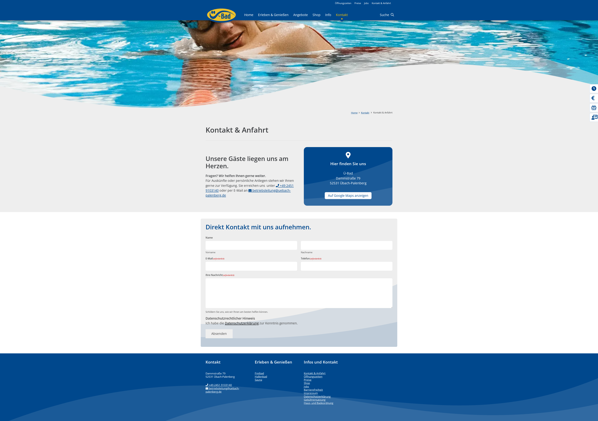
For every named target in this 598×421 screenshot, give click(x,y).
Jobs (306, 386)
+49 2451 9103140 (220, 385)
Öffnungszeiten (313, 376)
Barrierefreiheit (313, 390)
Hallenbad (261, 376)
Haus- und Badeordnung (318, 403)
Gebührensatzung (314, 400)
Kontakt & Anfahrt (314, 373)
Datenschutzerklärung (242, 323)
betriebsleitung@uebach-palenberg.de (222, 390)
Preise (307, 380)
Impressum (311, 393)
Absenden (219, 333)
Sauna (258, 380)
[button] (350, 15)
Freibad (259, 373)
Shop (307, 383)
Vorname (210, 252)
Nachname (306, 252)
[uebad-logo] (221, 15)
